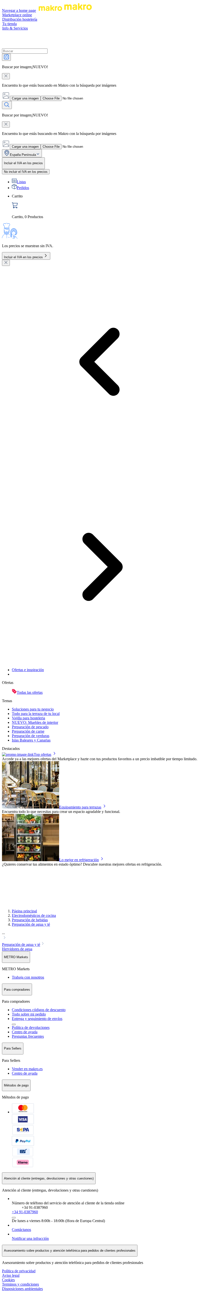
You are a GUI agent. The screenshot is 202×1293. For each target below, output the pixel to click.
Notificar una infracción (30, 1238)
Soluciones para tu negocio (33, 709)
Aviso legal (10, 1275)
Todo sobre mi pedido (29, 1014)
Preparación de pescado (30, 727)
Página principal (24, 911)
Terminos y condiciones (20, 1284)
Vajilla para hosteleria (28, 718)
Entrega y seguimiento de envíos (37, 1019)
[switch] (26, 171)
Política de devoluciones (31, 1027)
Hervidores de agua (17, 949)
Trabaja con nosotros (28, 977)
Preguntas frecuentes (28, 1036)
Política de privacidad (18, 1271)
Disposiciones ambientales (22, 1289)
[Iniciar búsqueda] (7, 105)
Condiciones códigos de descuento (39, 1010)
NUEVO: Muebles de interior (35, 722)
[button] (101, 936)
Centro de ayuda (24, 1032)
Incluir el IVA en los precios (23, 257)
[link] (106, 206)
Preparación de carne (28, 731)
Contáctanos (21, 1230)
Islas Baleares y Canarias (31, 740)
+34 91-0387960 (25, 1212)
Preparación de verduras (30, 736)
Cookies (8, 1280)
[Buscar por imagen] (6, 57)
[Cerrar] (6, 263)
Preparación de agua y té (31, 924)
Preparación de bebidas (30, 920)
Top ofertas (42, 754)
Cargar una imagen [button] (25, 98)
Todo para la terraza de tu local (36, 713)
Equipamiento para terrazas (80, 807)
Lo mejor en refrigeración (79, 860)
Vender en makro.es (27, 1069)
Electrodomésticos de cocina (34, 915)
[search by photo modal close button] (6, 76)
